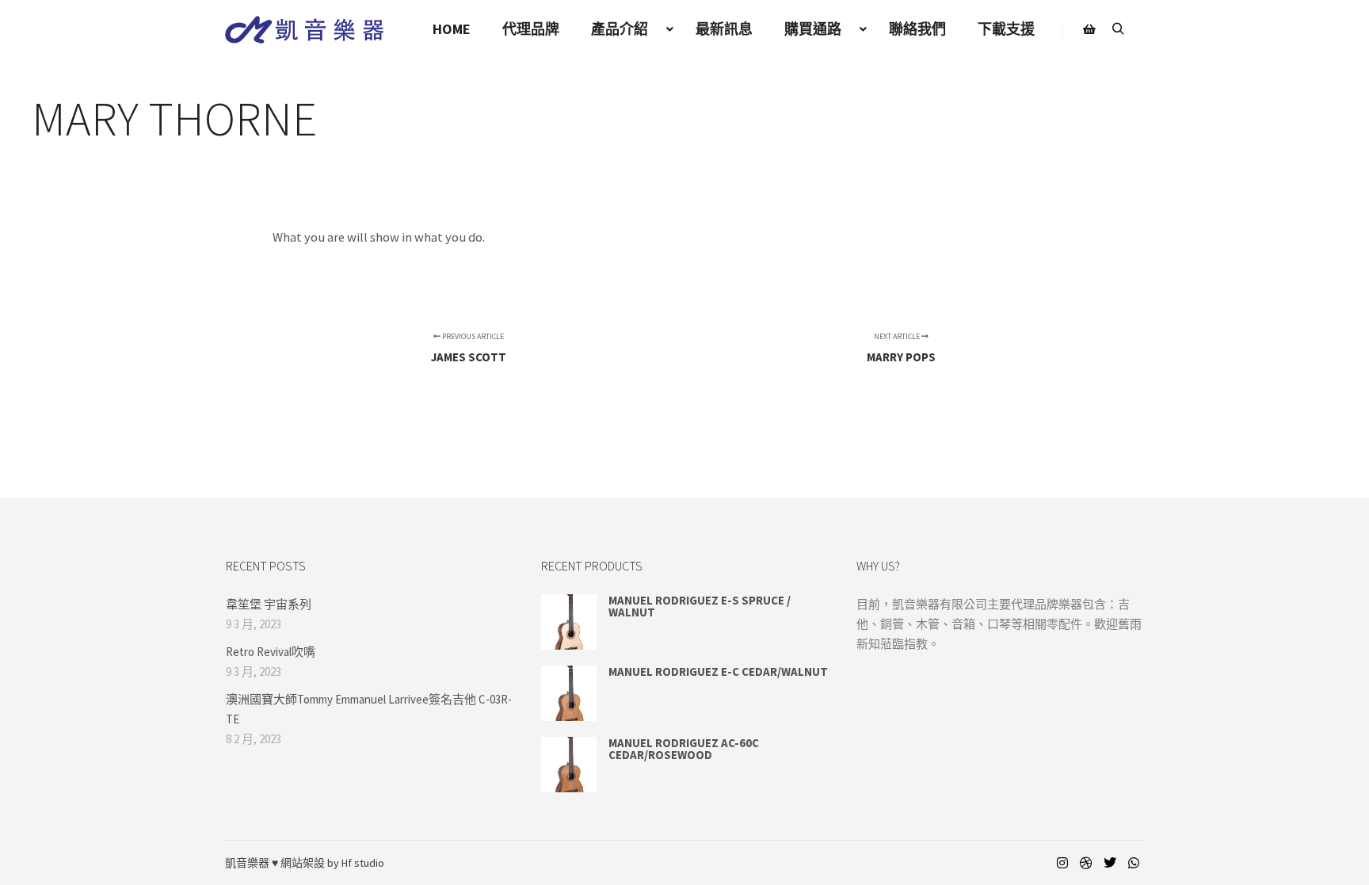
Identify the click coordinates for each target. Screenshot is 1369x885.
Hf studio (362, 863)
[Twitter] (1110, 863)
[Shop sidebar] (1089, 29)
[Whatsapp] (1133, 863)
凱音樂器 (247, 863)
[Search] (1118, 29)
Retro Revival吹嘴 (270, 651)
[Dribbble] (1086, 863)
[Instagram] (1062, 863)
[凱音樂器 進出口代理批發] (304, 29)
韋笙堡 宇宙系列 (268, 604)
